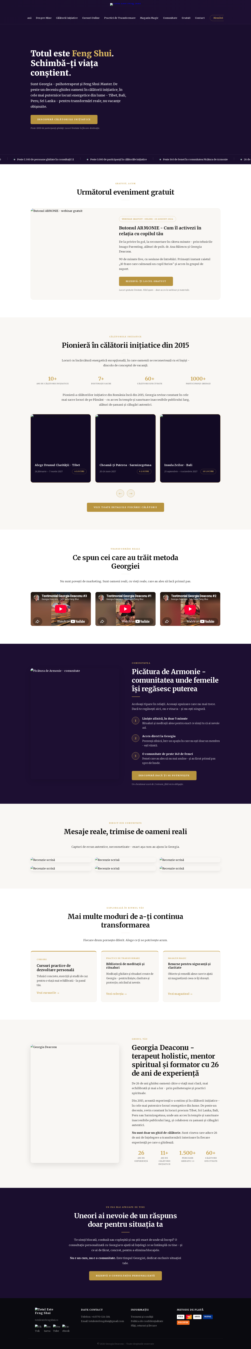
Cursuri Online (91, 18)
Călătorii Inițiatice (67, 18)
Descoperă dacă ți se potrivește (164, 775)
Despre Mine (44, 18)
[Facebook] (65, 1328)
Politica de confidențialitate (147, 1321)
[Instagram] (47, 1328)
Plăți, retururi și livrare (144, 1325)
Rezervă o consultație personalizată (125, 1275)
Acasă (27, 18)
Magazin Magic (149, 18)
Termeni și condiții (142, 1316)
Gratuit (186, 18)
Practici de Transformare (120, 18)
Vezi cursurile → (48, 992)
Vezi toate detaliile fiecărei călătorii (125, 507)
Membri (218, 18)
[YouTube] (56, 1328)
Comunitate (170, 18)
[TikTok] (38, 1328)
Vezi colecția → (116, 993)
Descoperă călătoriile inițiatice (64, 119)
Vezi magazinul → (180, 993)
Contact (200, 18)
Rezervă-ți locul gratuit (146, 281)
